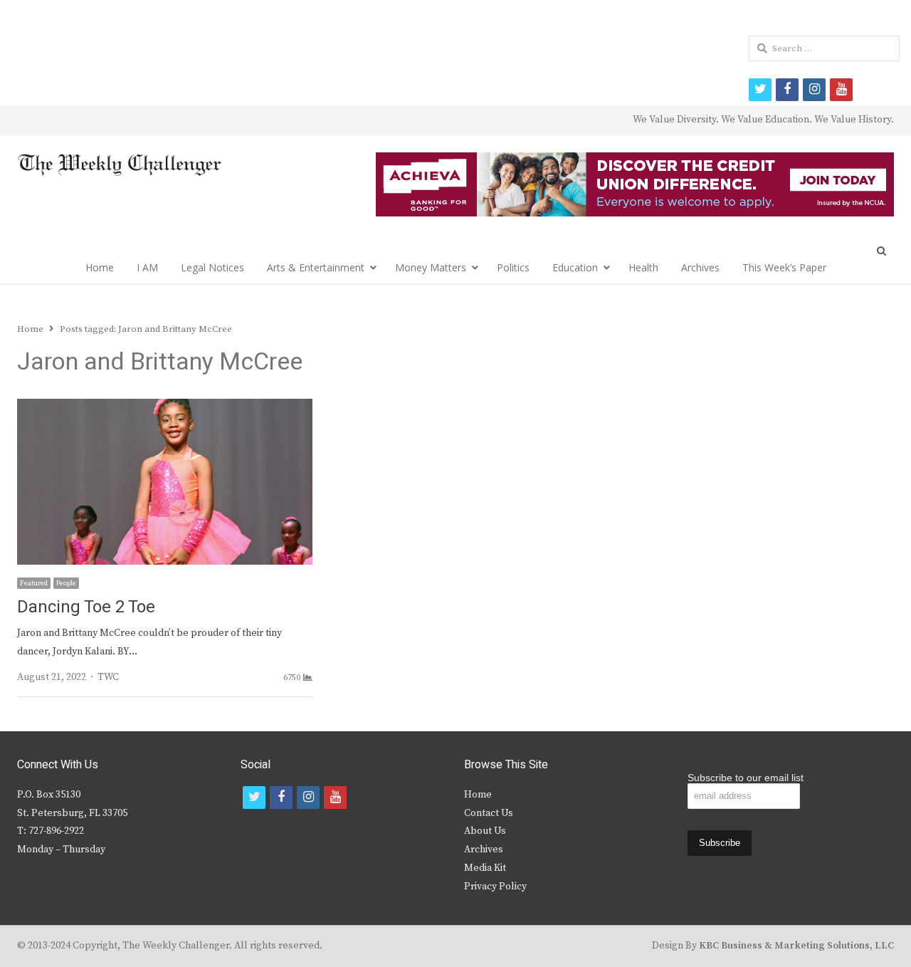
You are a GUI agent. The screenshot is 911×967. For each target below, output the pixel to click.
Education (575, 267)
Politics (513, 267)
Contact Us (488, 813)
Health (643, 267)
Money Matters (430, 267)
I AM (147, 267)
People (66, 583)
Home (99, 267)
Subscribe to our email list (746, 777)
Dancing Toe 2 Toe (86, 607)
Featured (34, 583)
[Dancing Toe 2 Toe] (164, 407)
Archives (700, 267)
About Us (485, 831)
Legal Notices (212, 267)
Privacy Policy (495, 886)
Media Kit (485, 868)
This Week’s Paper (784, 267)
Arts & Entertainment (315, 267)
